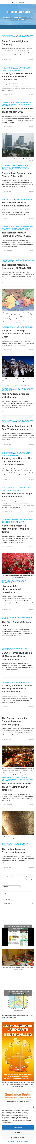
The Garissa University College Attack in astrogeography (14, 721)
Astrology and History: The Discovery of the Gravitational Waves (17, 461)
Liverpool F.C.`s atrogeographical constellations (11, 589)
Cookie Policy (11, 1141)
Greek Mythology (16, 843)
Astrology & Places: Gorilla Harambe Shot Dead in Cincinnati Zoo (17, 76)
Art (13, 166)
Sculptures (12, 389)
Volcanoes (17, 522)
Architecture (6, 166)
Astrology (18, 35)
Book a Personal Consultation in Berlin (18, 1101)
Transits (5, 38)
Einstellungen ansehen (18, 1137)
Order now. (20, 1086)
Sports (21, 581)
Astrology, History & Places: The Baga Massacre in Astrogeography (17, 688)
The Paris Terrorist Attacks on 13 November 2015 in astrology (16, 786)
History (13, 36)
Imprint (26, 1141)
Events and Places (8, 327)
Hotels (21, 520)
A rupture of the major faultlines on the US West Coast (16, 333)
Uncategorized (14, 38)
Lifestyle (11, 168)
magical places (7, 844)
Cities (25, 35)
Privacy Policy (19, 1141)
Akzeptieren (18, 1127)
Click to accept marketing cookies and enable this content (18, 927)
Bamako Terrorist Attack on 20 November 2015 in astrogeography (17, 656)
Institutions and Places (22, 69)
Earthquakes (27, 326)
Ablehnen (18, 1132)
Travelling (5, 70)
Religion (16, 844)
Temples (19, 389)
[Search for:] (21, 26)
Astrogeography (8, 35)
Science (18, 168)
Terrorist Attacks (23, 36)
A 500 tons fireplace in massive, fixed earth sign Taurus (16, 528)
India (24, 388)
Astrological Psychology (11, 167)
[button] (33, 1107)
